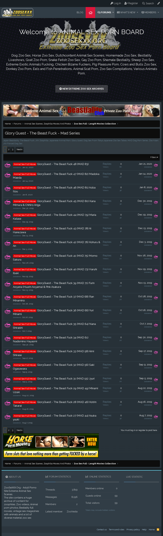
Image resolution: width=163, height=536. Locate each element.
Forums (106, 12)
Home (90, 12)
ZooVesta (72, 511)
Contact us (102, 529)
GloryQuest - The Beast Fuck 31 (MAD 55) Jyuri (66, 378)
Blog (80, 12)
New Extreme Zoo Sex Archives (83, 88)
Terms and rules (116, 529)
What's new (127, 12)
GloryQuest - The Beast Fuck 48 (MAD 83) (63, 164)
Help (144, 529)
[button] (113, 12)
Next (19, 149)
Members (150, 12)
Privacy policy (133, 529)
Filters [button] (153, 157)
